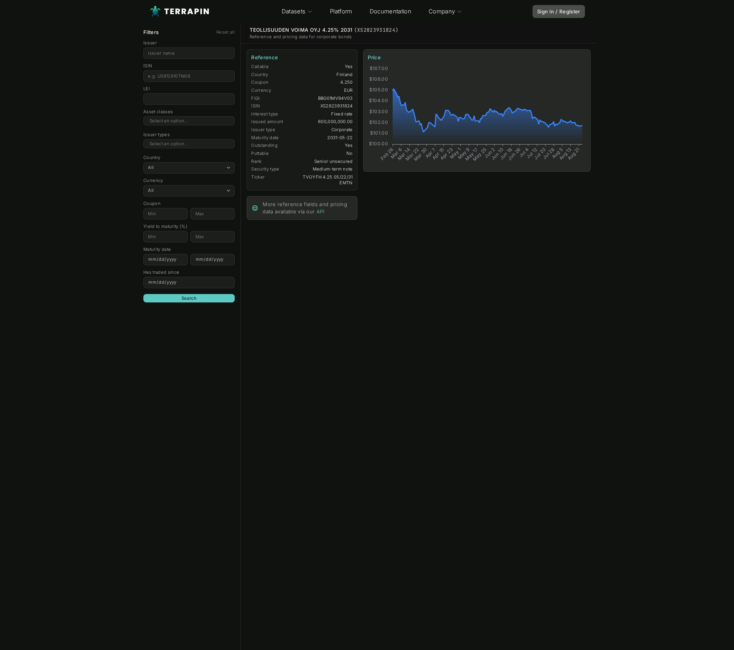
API (321, 211)
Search (189, 298)
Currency (153, 180)
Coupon (152, 203)
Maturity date (157, 249)
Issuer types (156, 134)
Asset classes (158, 111)
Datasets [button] (294, 11)
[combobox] (189, 121)
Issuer (150, 43)
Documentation (390, 11)
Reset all (225, 32)
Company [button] (442, 11)
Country (151, 157)
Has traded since (161, 272)
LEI (146, 88)
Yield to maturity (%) (165, 226)
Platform (341, 11)
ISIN (147, 65)
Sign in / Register (558, 11)
